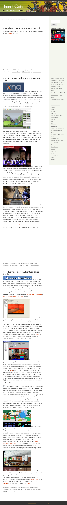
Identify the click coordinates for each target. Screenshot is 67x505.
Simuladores (54, 155)
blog (18, 224)
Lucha (52, 136)
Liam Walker (54, 93)
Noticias (53, 145)
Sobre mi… (12, 14)
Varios (53, 159)
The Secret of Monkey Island (34, 294)
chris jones (27, 489)
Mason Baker (54, 88)
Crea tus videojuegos (23, 70)
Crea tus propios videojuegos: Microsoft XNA (21, 79)
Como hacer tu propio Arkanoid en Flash (21, 28)
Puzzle (53, 149)
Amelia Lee (54, 99)
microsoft (14, 265)
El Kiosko (53, 124)
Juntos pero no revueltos (57, 134)
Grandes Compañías (56, 130)
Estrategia (54, 126)
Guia (52, 132)
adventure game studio (18, 489)
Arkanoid (9, 33)
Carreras (53, 113)
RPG (52, 153)
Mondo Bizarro (55, 138)
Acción (53, 107)
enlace (29, 483)
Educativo (53, 122)
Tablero (53, 157)
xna (18, 265)
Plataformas (54, 147)
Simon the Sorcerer (18, 296)
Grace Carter (54, 95)
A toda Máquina (55, 105)
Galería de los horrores (57, 128)
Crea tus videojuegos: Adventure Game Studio (21, 273)
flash (18, 72)
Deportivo (54, 119)
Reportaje (32, 263)
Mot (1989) (62, 93)
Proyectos (6, 14)
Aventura (53, 111)
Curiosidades (33, 70)
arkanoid (14, 72)
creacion (33, 489)
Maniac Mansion (7, 296)
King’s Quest (13, 443)
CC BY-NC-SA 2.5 (32, 503)
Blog (1, 14)
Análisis (53, 109)
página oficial (34, 479)
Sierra (37, 334)
